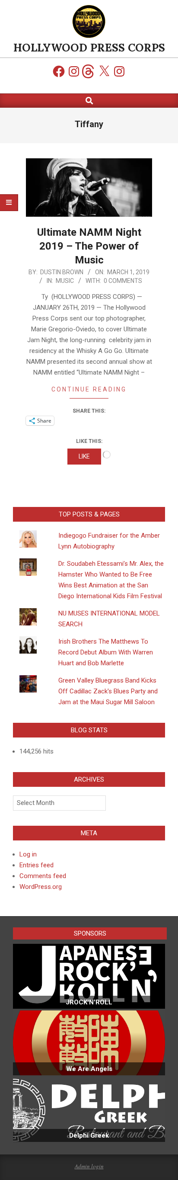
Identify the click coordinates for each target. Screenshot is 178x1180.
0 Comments (123, 280)
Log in (28, 854)
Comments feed (42, 876)
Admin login (89, 1166)
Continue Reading (89, 389)
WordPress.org (40, 887)
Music (65, 280)
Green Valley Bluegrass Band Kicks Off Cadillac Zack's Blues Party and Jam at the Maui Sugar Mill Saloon (108, 691)
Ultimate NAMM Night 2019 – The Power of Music (89, 246)
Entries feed (36, 865)
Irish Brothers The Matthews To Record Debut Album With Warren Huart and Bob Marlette (105, 652)
